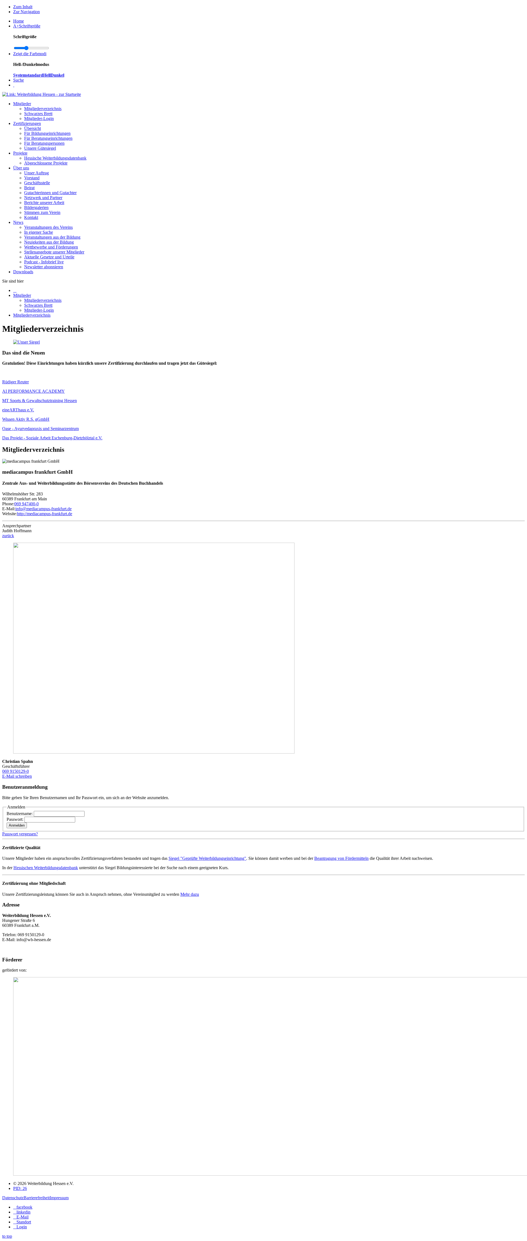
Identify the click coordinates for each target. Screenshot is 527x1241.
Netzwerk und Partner (43, 197)
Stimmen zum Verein (42, 212)
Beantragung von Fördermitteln (341, 858)
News (18, 222)
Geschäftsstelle (37, 182)
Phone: (8, 503)
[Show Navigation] (13, 85)
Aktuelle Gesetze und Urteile (49, 257)
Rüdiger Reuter (15, 382)
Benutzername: (20, 813)
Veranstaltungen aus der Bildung (52, 237)
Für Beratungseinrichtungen (48, 138)
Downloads (23, 271)
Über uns (21, 168)
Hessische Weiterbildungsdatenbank (55, 158)
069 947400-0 (26, 503)
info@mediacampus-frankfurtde (43, 508)
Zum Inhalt (22, 6)
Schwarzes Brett (38, 113)
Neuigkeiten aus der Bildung (49, 242)
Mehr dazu (189, 894)
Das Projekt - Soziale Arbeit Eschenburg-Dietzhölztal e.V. (52, 438)
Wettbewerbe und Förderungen (51, 247)
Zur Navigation (26, 11)
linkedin (23, 1212)
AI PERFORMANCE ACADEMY (33, 391)
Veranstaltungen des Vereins (48, 227)
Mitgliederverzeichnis (42, 108)
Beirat (29, 187)
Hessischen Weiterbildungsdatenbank (45, 867)
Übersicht (32, 128)
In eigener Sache (38, 232)
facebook (24, 1207)
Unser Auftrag (36, 173)
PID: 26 (20, 1188)
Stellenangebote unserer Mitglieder (54, 252)
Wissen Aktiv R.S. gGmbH (25, 419)
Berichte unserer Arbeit (44, 202)
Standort (23, 1222)
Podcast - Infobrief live (44, 262)
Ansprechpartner (16, 525)
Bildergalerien (36, 207)
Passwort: (15, 819)
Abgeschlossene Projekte (46, 163)
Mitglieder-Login (39, 118)
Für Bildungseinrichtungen (47, 133)
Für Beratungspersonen (44, 143)
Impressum (59, 1197)
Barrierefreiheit (37, 1197)
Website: (9, 513)
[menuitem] (269, 1207)
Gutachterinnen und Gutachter (50, 192)
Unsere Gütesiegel (40, 148)
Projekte (20, 153)
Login (21, 1227)
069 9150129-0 (15, 771)
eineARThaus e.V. (18, 410)
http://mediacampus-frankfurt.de (44, 513)
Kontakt (31, 217)
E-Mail (22, 1217)
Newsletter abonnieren (43, 266)
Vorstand (32, 177)
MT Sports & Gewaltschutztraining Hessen (39, 400)
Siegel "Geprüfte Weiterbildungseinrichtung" (207, 858)
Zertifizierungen (27, 123)
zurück (8, 535)
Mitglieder (22, 103)
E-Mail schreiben (17, 776)
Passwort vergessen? (20, 834)
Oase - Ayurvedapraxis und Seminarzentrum (40, 428)
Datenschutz (13, 1197)
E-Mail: (8, 508)
